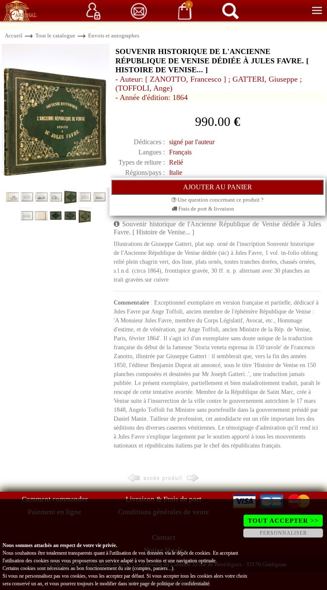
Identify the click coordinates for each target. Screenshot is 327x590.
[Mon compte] (93, 10)
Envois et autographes (113, 35)
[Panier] (184, 10)
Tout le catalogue (55, 35)
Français (180, 152)
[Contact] (138, 10)
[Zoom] (55, 115)
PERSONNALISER (283, 533)
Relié (176, 162)
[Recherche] (230, 10)
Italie (175, 172)
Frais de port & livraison (205, 208)
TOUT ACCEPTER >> (283, 520)
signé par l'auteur (192, 141)
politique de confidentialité (183, 584)
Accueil (14, 35)
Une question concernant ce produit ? (220, 200)
